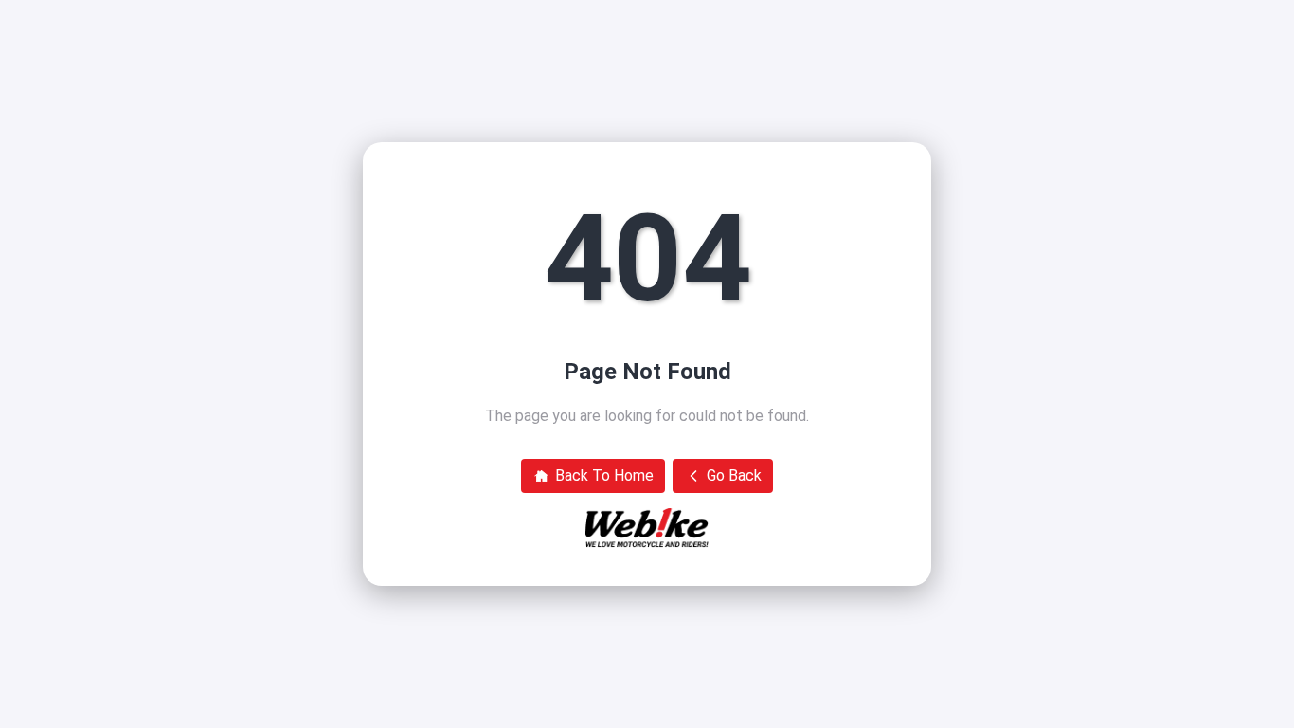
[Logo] (647, 528)
